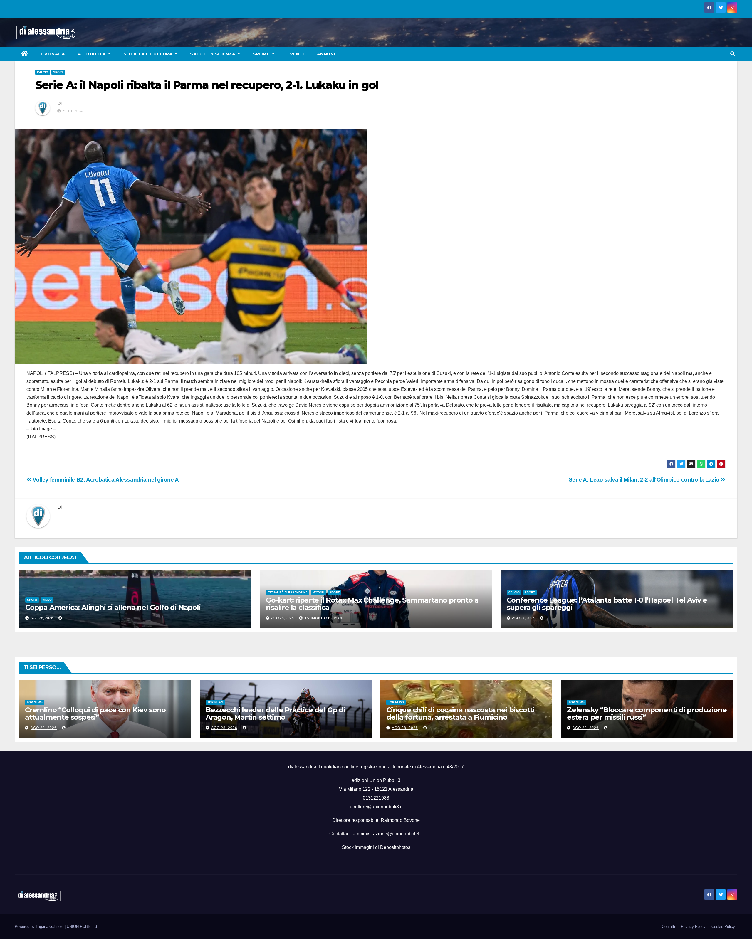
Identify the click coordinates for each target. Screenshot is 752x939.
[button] (732, 53)
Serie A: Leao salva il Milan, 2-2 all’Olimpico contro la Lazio (645, 480)
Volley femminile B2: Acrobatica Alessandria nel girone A (105, 480)
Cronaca (53, 54)
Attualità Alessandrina (288, 592)
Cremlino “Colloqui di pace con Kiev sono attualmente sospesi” (95, 713)
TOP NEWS (35, 702)
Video (47, 599)
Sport (262, 54)
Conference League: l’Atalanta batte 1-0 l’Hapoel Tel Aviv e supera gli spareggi (607, 604)
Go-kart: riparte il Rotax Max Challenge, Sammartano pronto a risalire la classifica (372, 604)
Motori (318, 592)
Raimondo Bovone (324, 618)
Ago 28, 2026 (44, 728)
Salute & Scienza (213, 54)
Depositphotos (395, 847)
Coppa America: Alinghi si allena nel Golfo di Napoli (113, 607)
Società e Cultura (148, 54)
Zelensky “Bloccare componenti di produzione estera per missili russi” (646, 713)
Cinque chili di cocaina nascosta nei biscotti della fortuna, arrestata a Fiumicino (460, 713)
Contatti (668, 926)
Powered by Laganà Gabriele (40, 926)
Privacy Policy (693, 926)
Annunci (328, 54)
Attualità (92, 54)
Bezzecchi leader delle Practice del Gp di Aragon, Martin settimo (275, 713)
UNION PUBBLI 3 (82, 926)
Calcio (42, 72)
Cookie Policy (723, 926)
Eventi (295, 54)
